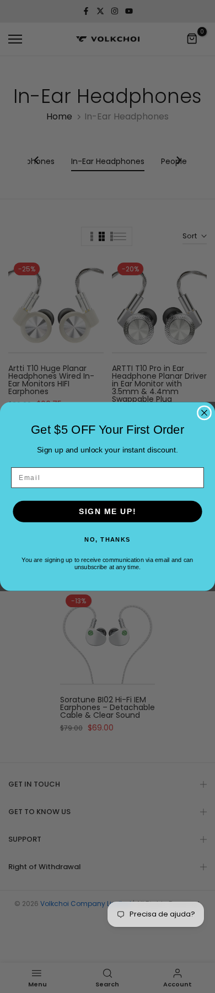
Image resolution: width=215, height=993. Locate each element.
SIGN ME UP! (108, 511)
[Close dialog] (204, 412)
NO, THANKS (107, 539)
